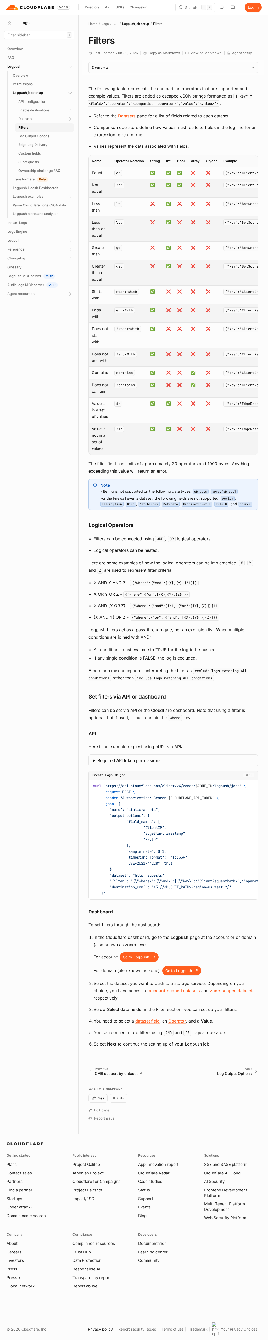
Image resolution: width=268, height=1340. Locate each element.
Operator (177, 1021)
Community (148, 1260)
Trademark (198, 1329)
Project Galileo (86, 1164)
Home (92, 24)
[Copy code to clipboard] (252, 785)
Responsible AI (86, 1269)
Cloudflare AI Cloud (222, 1173)
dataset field (147, 1021)
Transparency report (91, 1277)
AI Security (214, 1181)
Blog (142, 1215)
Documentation (152, 1243)
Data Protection (87, 1260)
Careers (14, 1252)
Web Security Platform (225, 1217)
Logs (105, 24)
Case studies (150, 1181)
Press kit (15, 1277)
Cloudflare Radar (154, 1173)
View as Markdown (206, 53)
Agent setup (242, 53)
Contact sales (19, 1173)
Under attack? (19, 1207)
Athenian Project (88, 1173)
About (12, 1243)
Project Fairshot (87, 1190)
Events (144, 1207)
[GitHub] (222, 7)
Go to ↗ (139, 957)
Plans (12, 1164)
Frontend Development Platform (225, 1193)
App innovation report (158, 1164)
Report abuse (84, 1286)
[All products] (9, 23)
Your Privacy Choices (239, 1329)
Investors (15, 1260)
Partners (15, 1181)
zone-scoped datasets (232, 990)
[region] (173, 305)
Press (12, 1269)
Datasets (127, 115)
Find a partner (19, 1190)
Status (144, 1190)
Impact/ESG (83, 1198)
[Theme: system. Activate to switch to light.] (233, 7)
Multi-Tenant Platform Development (224, 1206)
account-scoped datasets (174, 990)
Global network (21, 1286)
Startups (14, 1198)
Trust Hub (81, 1252)
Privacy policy (100, 1329)
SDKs (120, 7)
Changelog (138, 7)
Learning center (153, 1252)
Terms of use (172, 1329)
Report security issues (137, 1329)
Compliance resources (93, 1243)
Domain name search (26, 1215)
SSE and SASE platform (226, 1164)
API (107, 7)
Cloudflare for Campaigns (96, 1181)
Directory (92, 7)
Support (145, 1198)
